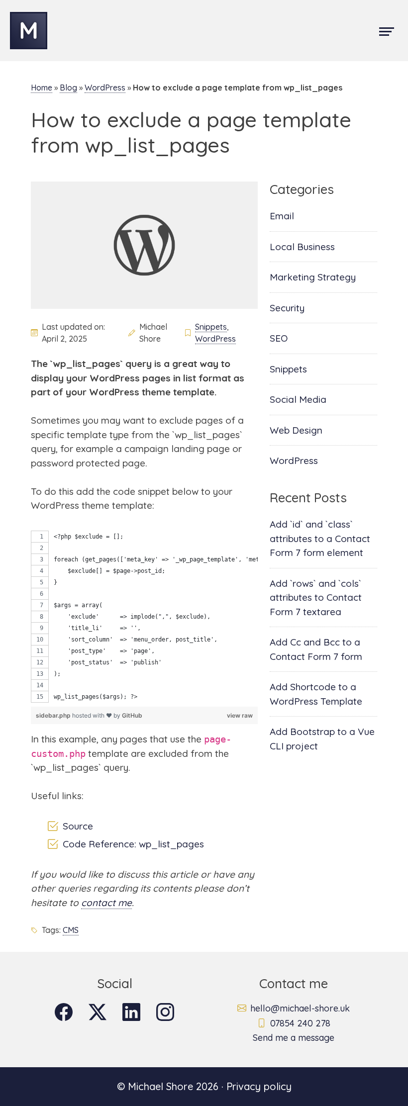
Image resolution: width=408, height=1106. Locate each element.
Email (282, 216)
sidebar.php (54, 715)
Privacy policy (259, 1086)
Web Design (296, 430)
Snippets (211, 327)
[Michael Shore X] (97, 1012)
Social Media (298, 399)
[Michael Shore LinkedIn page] (131, 1012)
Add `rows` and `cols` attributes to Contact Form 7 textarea (316, 597)
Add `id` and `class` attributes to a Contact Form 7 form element (320, 538)
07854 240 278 (300, 1023)
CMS (71, 930)
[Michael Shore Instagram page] (165, 1012)
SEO (279, 338)
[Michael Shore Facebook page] (64, 1012)
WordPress (105, 87)
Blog (68, 87)
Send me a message (293, 1037)
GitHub (132, 715)
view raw (240, 715)
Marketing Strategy (313, 277)
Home (41, 87)
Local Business (302, 247)
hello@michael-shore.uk (300, 1008)
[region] (144, 617)
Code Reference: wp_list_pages (133, 844)
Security (287, 308)
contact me (106, 903)
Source (78, 826)
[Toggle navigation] (386, 30)
